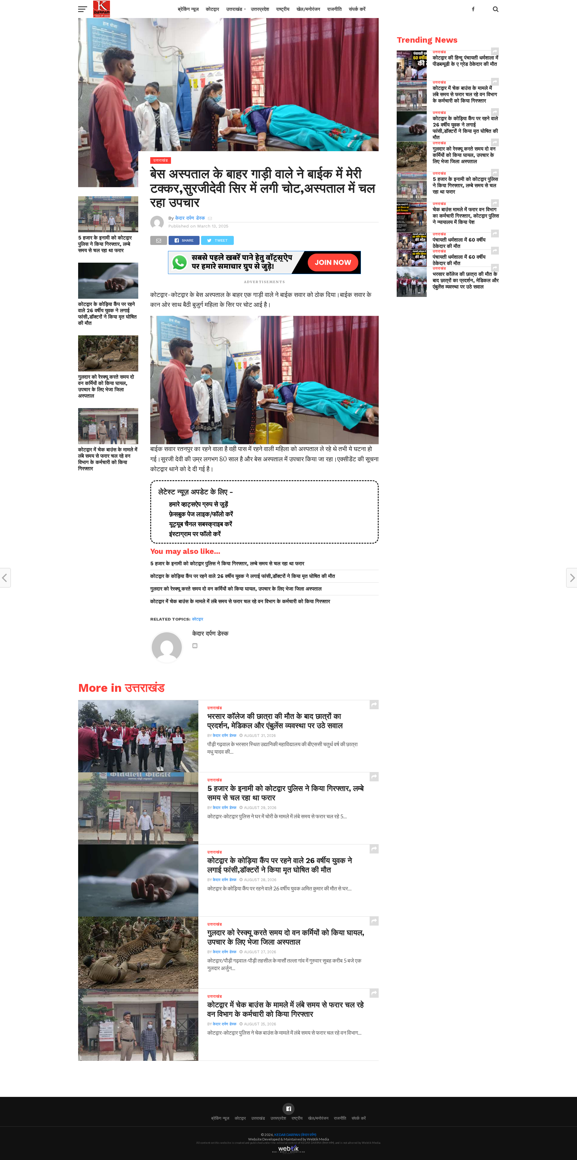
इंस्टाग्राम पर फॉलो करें (192, 534)
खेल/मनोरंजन (308, 9)
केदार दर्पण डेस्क (190, 218)
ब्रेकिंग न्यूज (188, 9)
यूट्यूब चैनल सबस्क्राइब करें (197, 524)
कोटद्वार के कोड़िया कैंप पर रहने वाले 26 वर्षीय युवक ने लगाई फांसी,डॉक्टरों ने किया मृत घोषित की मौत (107, 313)
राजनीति (334, 9)
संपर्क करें (357, 9)
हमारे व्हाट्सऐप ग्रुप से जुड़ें (195, 504)
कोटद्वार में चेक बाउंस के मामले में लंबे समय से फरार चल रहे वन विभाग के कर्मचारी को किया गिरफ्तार (107, 459)
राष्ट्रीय (282, 9)
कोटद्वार (212, 9)
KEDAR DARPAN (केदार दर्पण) (295, 1134)
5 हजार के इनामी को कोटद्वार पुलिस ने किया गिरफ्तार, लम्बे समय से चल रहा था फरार (105, 244)
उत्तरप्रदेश (260, 9)
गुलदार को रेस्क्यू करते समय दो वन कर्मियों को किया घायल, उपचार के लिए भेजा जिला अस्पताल (106, 386)
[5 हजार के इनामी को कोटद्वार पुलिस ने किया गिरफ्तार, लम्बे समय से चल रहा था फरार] (108, 230)
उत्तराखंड (234, 9)
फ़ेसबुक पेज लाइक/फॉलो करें (198, 514)
